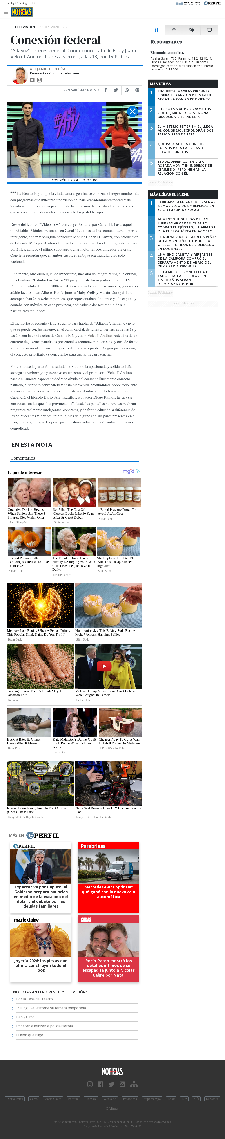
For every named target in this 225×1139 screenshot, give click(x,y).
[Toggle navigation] (7, 12)
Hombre (91, 1099)
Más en (16, 835)
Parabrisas (130, 1099)
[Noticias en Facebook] (100, 1084)
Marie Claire (52, 1099)
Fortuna (73, 1099)
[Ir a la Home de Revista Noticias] (22, 12)
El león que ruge (29, 1035)
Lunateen (212, 1099)
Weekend (109, 1099)
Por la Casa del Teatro (34, 998)
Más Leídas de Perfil (169, 194)
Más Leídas (160, 84)
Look (171, 1099)
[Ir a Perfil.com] (212, 3)
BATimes (112, 1108)
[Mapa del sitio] (134, 1084)
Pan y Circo (25, 1016)
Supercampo (152, 1099)
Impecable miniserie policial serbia (44, 1025)
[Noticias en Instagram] (90, 1084)
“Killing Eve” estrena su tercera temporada (51, 1007)
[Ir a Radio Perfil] (188, 3)
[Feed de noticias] (122, 1084)
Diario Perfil (14, 1099)
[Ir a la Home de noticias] (112, 1071)
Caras (34, 1099)
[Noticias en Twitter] (111, 1084)
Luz (184, 1099)
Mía (196, 1099)
